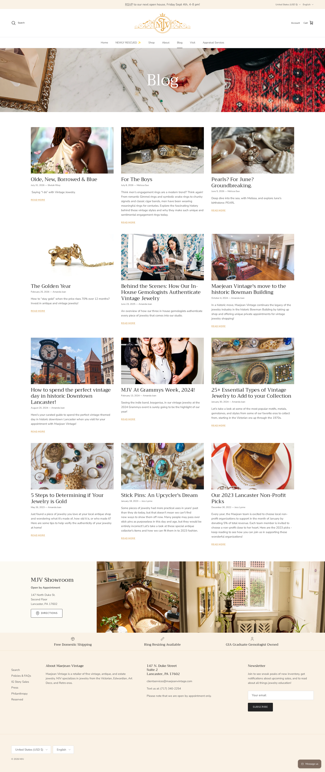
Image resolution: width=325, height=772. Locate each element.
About (165, 42)
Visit (192, 42)
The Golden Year (51, 286)
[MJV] (162, 23)
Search (15, 670)
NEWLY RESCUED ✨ (128, 42)
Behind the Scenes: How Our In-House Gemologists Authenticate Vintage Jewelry (161, 292)
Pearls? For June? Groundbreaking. (232, 182)
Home (104, 42)
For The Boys (136, 179)
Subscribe (260, 707)
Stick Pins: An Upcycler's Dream (159, 495)
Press (14, 687)
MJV (22, 759)
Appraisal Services (213, 42)
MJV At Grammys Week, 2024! (158, 389)
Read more (38, 200)
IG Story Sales (20, 682)
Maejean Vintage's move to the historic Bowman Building (248, 289)
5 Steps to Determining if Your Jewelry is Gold (67, 498)
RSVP (129, 4)
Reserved (17, 699)
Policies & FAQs (21, 676)
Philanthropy (19, 693)
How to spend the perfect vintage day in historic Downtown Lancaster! (71, 396)
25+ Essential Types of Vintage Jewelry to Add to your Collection (251, 393)
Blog (179, 42)
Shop (151, 42)
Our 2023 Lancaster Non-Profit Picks (248, 498)
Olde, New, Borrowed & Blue (64, 179)
